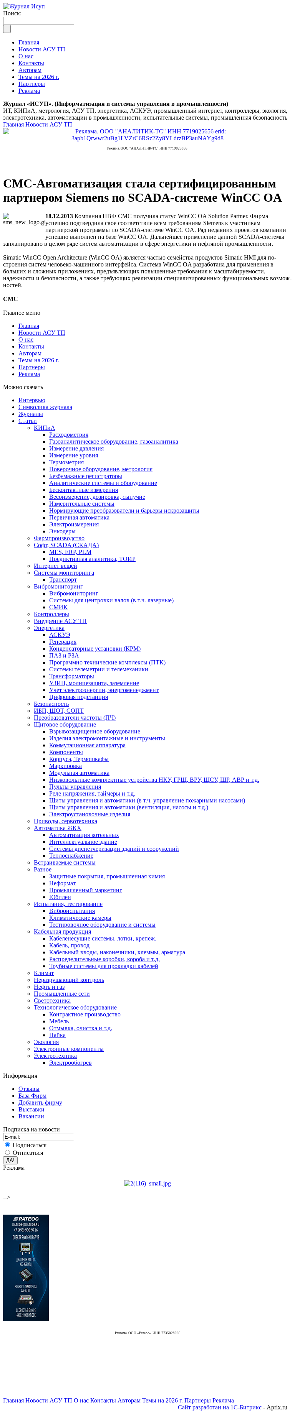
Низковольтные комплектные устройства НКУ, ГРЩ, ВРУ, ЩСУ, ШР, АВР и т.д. (154, 779)
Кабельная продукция (62, 931)
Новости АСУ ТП (48, 124)
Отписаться (28, 1152)
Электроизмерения (74, 524)
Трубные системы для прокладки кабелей (103, 966)
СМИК (58, 607)
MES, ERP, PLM (70, 552)
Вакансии (31, 1116)
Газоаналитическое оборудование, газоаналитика (113, 441)
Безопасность (51, 703)
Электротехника (55, 1055)
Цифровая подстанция (78, 697)
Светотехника (52, 1000)
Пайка (57, 1035)
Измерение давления (76, 448)
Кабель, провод (69, 945)
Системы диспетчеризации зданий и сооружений (114, 848)
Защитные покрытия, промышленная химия (107, 876)
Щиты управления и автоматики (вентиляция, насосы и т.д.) (128, 807)
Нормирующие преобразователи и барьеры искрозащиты (124, 510)
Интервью (31, 400)
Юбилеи (60, 897)
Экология (46, 1042)
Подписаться (29, 1145)
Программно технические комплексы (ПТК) (107, 662)
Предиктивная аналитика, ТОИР (92, 559)
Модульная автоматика (79, 772)
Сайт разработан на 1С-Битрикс (220, 1407)
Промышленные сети (62, 993)
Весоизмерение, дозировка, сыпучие (97, 496)
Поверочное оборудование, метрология (100, 469)
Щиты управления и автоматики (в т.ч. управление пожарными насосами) (147, 800)
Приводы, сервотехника (65, 821)
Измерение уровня (73, 455)
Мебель (59, 1021)
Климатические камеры (80, 917)
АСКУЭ (59, 634)
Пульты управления (75, 786)
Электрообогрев (70, 1062)
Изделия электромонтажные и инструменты (107, 738)
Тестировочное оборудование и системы (102, 924)
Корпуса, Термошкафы (79, 759)
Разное (42, 869)
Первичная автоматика (79, 517)
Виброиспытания (72, 911)
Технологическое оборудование (75, 1007)
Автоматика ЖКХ (57, 828)
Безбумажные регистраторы (85, 476)
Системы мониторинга (64, 572)
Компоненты (66, 752)
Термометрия (66, 462)
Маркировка (65, 766)
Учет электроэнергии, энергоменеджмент (104, 690)
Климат (44, 973)
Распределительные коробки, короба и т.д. (104, 959)
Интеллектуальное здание (83, 842)
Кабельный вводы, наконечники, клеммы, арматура (117, 952)
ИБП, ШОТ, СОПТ (59, 710)
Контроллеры (51, 614)
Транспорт (63, 579)
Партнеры (31, 367)
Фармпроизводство (59, 538)
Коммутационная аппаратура (87, 745)
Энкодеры (62, 531)
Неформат (62, 883)
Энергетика (49, 628)
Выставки (31, 1109)
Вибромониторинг (58, 586)
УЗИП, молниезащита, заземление (94, 683)
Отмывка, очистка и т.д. (80, 1028)
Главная (13, 124)
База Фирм (32, 1095)
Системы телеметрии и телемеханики (98, 669)
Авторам (29, 353)
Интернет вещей (55, 565)
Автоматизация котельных (84, 835)
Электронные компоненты (69, 1049)
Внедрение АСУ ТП (60, 621)
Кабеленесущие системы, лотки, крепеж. (102, 938)
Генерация (62, 641)
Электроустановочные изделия (89, 814)
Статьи (27, 421)
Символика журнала (45, 407)
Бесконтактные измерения (83, 490)
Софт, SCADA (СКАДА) (66, 545)
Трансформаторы (71, 676)
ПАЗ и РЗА (64, 655)
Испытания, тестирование (68, 904)
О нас (25, 339)
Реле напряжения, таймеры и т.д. (92, 793)
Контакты (31, 346)
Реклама (29, 374)
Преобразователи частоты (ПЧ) (75, 717)
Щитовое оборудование (65, 724)
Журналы (30, 414)
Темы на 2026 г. (38, 360)
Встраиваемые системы (65, 862)
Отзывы (29, 1088)
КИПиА (44, 427)
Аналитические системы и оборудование (103, 483)
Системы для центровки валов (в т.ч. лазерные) (111, 600)
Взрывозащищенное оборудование (94, 731)
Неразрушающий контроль (69, 980)
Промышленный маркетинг (85, 890)
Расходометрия (68, 434)
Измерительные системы (81, 503)
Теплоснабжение (71, 855)
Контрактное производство (85, 1014)
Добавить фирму (40, 1102)
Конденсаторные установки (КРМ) (95, 648)
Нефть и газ (49, 986)
